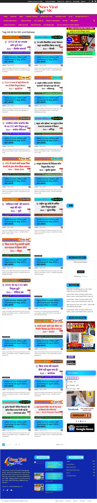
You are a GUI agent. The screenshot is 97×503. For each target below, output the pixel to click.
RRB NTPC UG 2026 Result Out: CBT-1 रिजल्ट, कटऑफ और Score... (54, 464)
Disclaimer (76, 1)
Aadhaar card (60, 16)
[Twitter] (92, 1)
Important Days (46, 16)
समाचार (21, 16)
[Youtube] (95, 1)
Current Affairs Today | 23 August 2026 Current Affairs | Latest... (55, 487)
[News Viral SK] (48, 8)
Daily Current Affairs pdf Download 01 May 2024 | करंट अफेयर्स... (15, 302)
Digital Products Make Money (68, 25)
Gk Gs (70, 16)
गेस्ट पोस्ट (65, 21)
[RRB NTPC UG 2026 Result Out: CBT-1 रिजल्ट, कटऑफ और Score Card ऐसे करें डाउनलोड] (39, 464)
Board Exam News (10, 21)
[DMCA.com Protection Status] (81, 362)
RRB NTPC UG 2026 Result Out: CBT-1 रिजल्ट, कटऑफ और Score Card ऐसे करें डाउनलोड (79, 290)
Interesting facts (82, 16)
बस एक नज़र (13, 16)
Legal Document (51, 1)
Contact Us (60, 1)
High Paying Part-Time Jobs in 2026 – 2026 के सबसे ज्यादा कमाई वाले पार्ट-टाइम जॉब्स (80, 305)
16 (16, 444)
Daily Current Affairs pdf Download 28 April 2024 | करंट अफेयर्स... (16, 383)
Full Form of (38, 21)
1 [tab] (76, 421)
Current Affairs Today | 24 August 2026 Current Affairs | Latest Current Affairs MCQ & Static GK (80, 295)
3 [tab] (80, 421)
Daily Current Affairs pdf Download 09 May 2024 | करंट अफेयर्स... (15, 140)
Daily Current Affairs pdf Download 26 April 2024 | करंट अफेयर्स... (16, 424)
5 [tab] (85, 421)
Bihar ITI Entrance (53, 21)
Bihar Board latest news (73, 470)
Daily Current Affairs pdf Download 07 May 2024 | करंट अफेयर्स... (15, 181)
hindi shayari (23, 25)
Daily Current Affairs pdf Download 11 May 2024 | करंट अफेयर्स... (15, 100)
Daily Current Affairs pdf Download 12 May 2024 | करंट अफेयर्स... (48, 59)
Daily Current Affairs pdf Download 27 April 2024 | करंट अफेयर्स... (48, 383)
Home (6, 16)
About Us (68, 1)
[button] (94, 21)
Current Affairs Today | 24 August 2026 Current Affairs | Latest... (55, 476)
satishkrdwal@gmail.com (16, 486)
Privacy (83, 1)
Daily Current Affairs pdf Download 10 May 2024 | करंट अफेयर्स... (48, 100)
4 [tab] (82, 421)
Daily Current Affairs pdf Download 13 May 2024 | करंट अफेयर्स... (15, 59)
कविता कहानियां (74, 21)
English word (26, 21)
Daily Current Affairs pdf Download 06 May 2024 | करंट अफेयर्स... (48, 181)
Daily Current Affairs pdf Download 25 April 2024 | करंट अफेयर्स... (48, 424)
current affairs (32, 16)
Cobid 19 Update (9, 25)
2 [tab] (78, 421)
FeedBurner (84, 276)
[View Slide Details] (81, 405)
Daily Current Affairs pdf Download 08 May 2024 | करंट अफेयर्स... (48, 140)
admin (4, 65)
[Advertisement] (81, 130)
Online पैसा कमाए (36, 25)
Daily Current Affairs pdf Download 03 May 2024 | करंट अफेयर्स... (15, 262)
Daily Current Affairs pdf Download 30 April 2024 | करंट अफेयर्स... (16, 343)
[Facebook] (89, 1)
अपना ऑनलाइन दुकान (49, 25)
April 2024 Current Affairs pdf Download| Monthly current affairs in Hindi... (48, 302)
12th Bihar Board (71, 475)
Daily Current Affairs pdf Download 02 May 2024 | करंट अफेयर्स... (48, 262)
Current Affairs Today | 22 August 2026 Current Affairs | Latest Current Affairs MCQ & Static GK (80, 310)
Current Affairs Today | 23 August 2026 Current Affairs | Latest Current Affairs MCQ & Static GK (80, 300)
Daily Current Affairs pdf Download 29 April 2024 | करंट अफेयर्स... (48, 343)
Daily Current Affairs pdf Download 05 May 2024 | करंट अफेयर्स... (15, 221)
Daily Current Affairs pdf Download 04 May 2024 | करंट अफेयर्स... (48, 221)
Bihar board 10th (70, 467)
